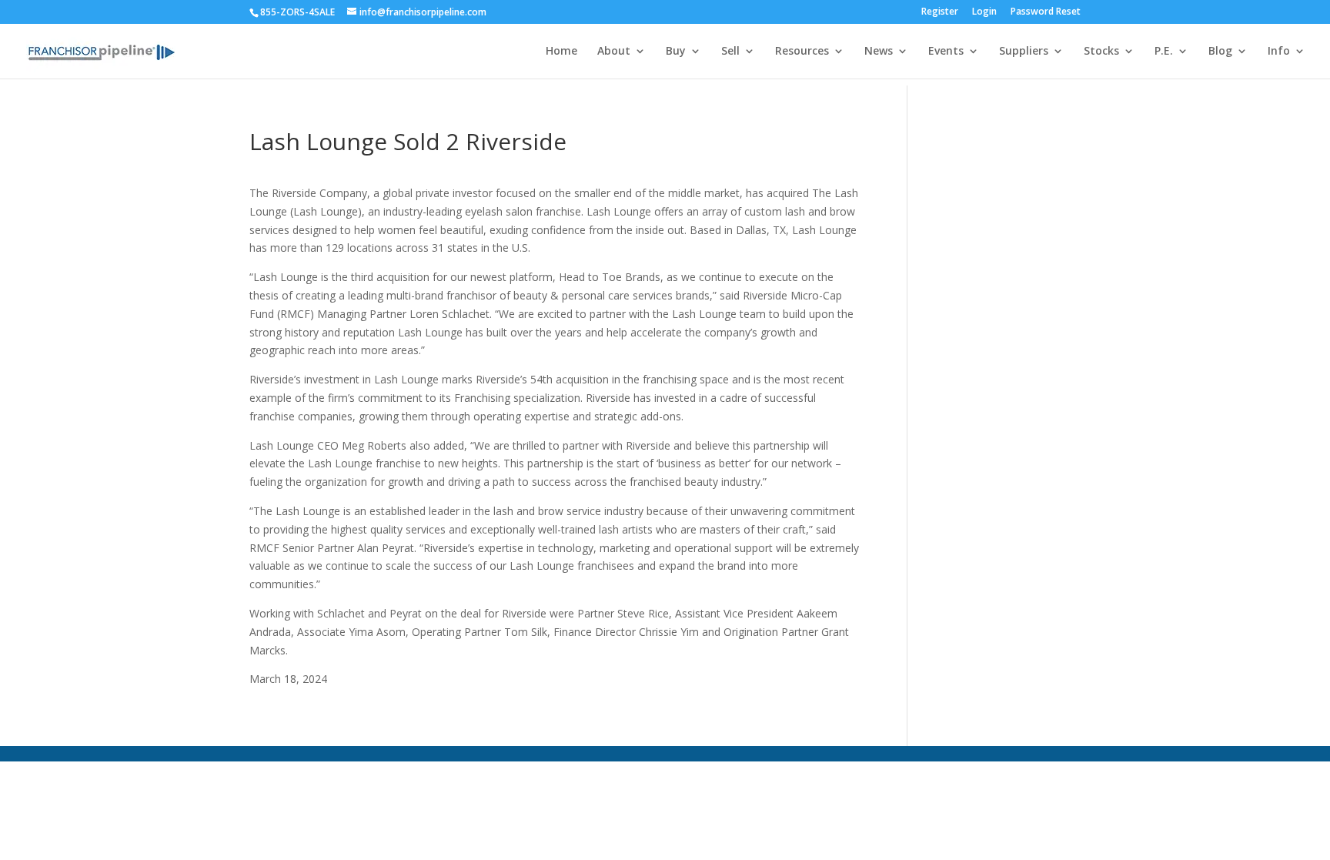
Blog (1220, 51)
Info (1279, 51)
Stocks (1101, 51)
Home (561, 51)
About (613, 51)
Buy (676, 51)
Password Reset (1046, 12)
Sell (730, 51)
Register (939, 12)
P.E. (1164, 51)
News (878, 51)
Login (984, 12)
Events (946, 51)
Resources (802, 51)
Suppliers (1023, 51)
